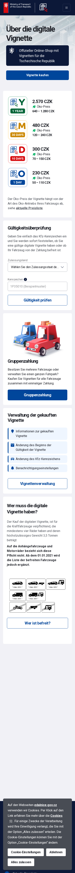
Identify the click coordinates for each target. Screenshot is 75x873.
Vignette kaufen (37, 75)
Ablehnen (55, 852)
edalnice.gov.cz (45, 805)
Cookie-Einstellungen (26, 852)
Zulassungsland (18, 260)
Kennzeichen (15, 279)
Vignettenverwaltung (37, 483)
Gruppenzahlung (37, 395)
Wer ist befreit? (37, 623)
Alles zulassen (21, 862)
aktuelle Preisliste (29, 208)
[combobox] (37, 267)
